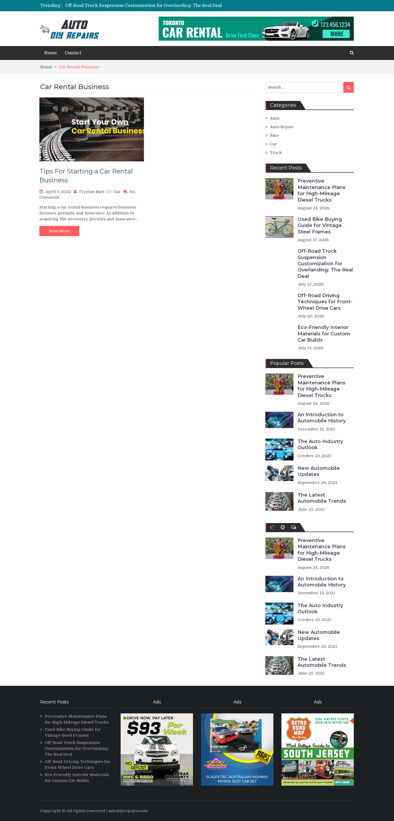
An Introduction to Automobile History (322, 418)
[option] (146, 6)
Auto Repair (282, 126)
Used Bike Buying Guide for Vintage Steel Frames (320, 225)
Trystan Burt (92, 191)
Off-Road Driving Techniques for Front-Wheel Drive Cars (325, 302)
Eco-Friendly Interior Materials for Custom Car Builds (324, 333)
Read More (59, 231)
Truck (276, 152)
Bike (274, 135)
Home (50, 53)
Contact (73, 53)
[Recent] (283, 527)
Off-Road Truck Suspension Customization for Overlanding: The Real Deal (143, 5)
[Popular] (272, 527)
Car (117, 191)
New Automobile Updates (319, 471)
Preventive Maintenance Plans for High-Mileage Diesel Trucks (321, 190)
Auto (274, 118)
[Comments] (293, 527)
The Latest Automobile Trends (322, 498)
